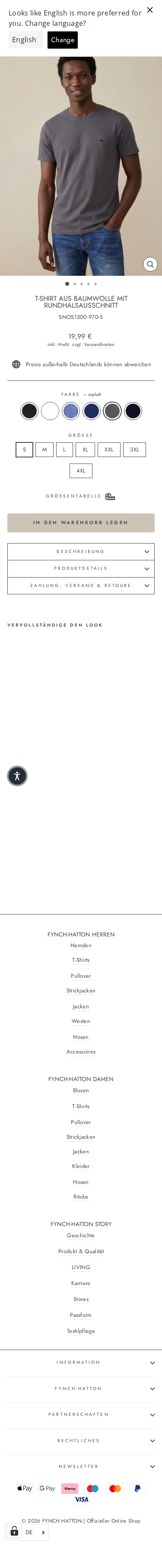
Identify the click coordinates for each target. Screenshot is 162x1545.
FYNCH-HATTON (78, 1388)
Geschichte (81, 1235)
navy (133, 411)
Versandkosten (99, 344)
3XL (134, 449)
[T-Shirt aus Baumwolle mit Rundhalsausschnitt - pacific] (32, 853)
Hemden (81, 945)
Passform (81, 1315)
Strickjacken (81, 991)
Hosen (81, 1037)
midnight (91, 411)
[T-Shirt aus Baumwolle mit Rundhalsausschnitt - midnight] (42, 853)
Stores (81, 1299)
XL (86, 449)
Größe (81, 436)
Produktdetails (81, 568)
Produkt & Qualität (81, 1251)
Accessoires (81, 1052)
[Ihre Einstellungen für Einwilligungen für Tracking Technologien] (14, 1530)
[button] (17, 776)
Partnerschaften (78, 1414)
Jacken (81, 1006)
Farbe (81, 395)
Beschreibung (81, 551)
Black (29, 411)
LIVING (81, 1267)
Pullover (81, 976)
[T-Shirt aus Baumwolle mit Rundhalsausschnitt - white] (22, 853)
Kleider (80, 1166)
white (50, 411)
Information (79, 1362)
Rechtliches (78, 1440)
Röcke (81, 1197)
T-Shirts (81, 960)
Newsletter (79, 1466)
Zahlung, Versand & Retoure (81, 585)
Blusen (81, 1090)
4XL (81, 471)
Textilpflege (81, 1331)
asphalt (112, 411)
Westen (81, 1021)
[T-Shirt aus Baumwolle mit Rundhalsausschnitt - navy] (62, 853)
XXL (109, 449)
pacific (70, 411)
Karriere (81, 1283)
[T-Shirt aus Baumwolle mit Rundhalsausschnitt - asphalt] (52, 853)
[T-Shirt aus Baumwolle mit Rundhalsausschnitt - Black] (12, 853)
